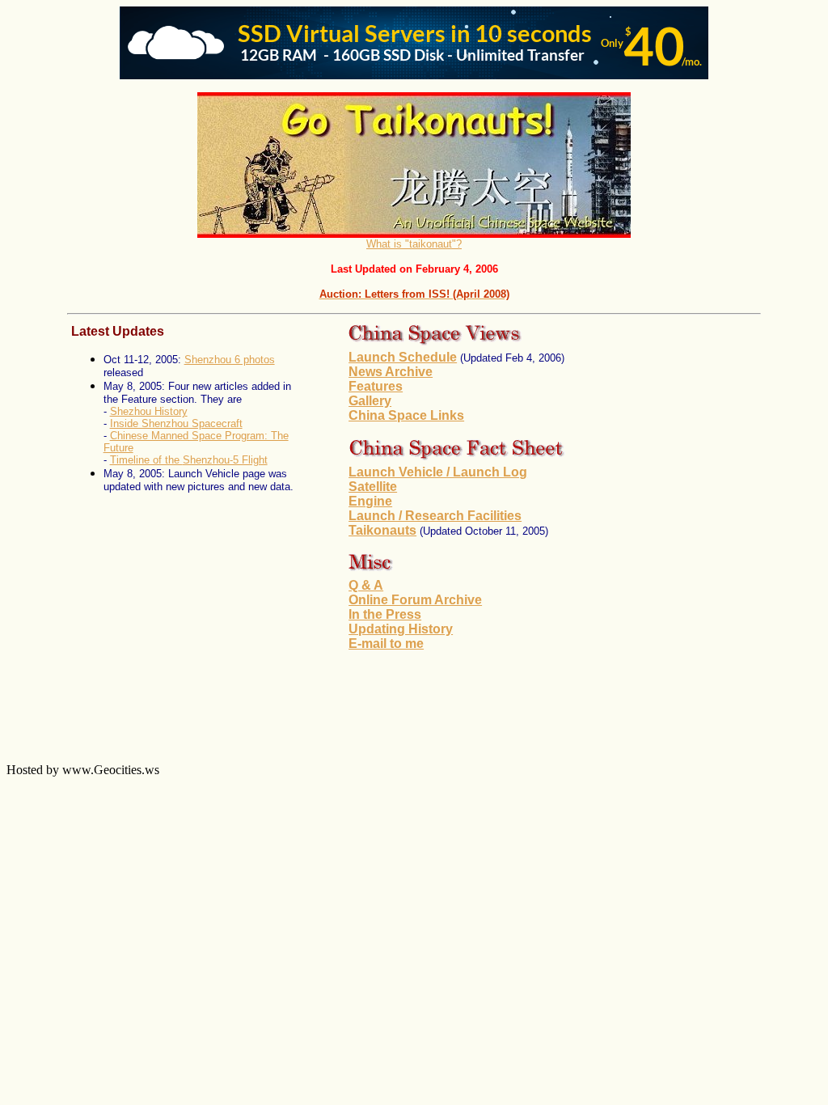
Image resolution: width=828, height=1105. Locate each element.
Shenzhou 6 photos (229, 360)
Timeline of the (146, 460)
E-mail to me (386, 643)
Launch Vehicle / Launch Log (438, 472)
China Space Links (406, 415)
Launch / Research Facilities (435, 516)
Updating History (401, 629)
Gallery (370, 401)
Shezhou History (149, 411)
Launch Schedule (403, 357)
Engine (370, 501)
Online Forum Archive (415, 600)
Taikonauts (382, 530)
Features (376, 386)
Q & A (366, 585)
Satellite (373, 486)
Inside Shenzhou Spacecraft (176, 423)
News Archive (391, 372)
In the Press (385, 614)
